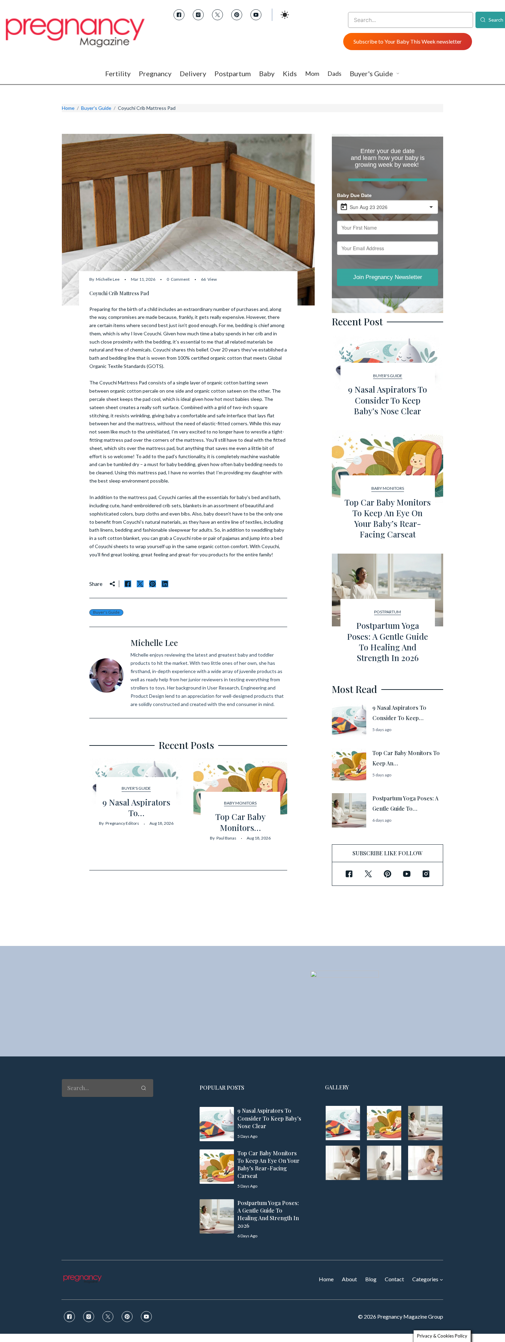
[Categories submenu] (441, 1279)
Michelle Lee (108, 279)
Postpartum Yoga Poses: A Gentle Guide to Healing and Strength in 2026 (387, 641)
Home (68, 108)
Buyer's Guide (96, 108)
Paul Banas (226, 838)
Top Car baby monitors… (240, 822)
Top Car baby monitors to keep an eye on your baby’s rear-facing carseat (388, 518)
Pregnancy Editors (122, 823)
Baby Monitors (240, 803)
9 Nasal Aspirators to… (136, 807)
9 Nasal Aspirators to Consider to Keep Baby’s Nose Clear (387, 400)
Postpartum (387, 611)
